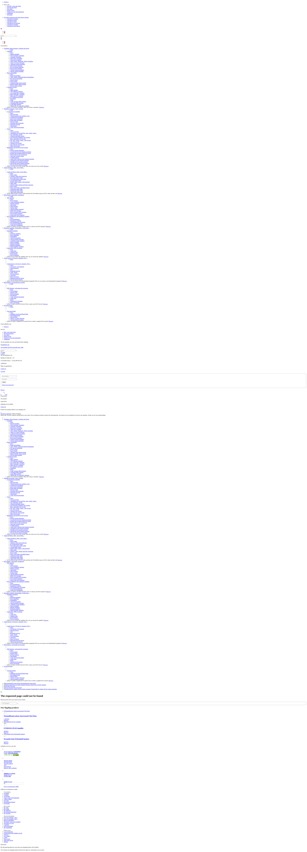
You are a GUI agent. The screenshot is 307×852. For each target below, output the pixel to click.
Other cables (13, 183)
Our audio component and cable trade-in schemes (16, 17)
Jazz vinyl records (14, 141)
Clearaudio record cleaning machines (19, 160)
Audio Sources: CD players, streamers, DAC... (16, 258)
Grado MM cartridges (15, 104)
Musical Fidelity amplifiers (17, 246)
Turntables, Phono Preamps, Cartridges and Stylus (16, 48)
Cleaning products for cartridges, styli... (20, 116)
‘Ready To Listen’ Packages (17, 63)
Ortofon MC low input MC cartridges (19, 106)
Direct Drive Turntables (16, 58)
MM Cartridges (14, 90)
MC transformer (8, 827)
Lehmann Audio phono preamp (18, 83)
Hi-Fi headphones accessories (17, 222)
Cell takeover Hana (12, 20)
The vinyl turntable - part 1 (10, 819)
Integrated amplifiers (15, 233)
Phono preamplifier (12, 73)
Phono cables (13, 175)
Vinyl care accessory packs (17, 156)
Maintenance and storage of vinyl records (17, 147)
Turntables (9, 51)
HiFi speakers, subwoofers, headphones (14, 195)
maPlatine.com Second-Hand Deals (19, 314)
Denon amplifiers (14, 242)
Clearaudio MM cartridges (17, 103)
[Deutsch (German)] (4, 33)
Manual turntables (14, 54)
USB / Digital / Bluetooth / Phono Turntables (21, 61)
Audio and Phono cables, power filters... (14, 167)
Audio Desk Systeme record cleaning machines (22, 159)
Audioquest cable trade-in (13, 26)
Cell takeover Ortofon (12, 19)
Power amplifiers (14, 235)
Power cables (13, 186)
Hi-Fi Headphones (15, 219)
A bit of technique (8, 826)
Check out (3, 407)
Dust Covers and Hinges (16, 119)
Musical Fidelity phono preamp (18, 84)
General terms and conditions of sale (13, 833)
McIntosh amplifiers (15, 245)
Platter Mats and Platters (16, 120)
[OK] (17, 703)
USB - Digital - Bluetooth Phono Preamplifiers (22, 77)
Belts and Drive (14, 114)
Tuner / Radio (13, 272)
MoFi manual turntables (16, 65)
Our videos (10, 9)
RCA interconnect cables (16, 177)
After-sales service (8, 840)
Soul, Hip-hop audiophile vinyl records (20, 137)
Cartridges (6, 824)
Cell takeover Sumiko (12, 24)
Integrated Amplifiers (12, 231)
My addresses (7, 810)
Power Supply (13, 81)
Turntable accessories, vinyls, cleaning (13, 108)
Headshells (13, 98)
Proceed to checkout (6, 413)
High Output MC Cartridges (17, 94)
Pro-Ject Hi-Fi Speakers (16, 213)
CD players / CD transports (17, 266)
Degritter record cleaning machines (19, 162)
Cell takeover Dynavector (13, 23)
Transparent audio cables (16, 190)
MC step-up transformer (16, 78)
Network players (14, 268)
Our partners (7, 836)
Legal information (8, 831)
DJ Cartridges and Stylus (16, 97)
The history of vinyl (9, 823)
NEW (11, 50)
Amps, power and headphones (11, 797)
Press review (7, 839)
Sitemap (6, 842)
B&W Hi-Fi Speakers (15, 210)
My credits (6, 809)
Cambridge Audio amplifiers (17, 241)
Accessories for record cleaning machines (20, 152)
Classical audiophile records (17, 136)
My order (6, 807)
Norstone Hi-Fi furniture (16, 301)
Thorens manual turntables (17, 71)
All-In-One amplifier (15, 238)
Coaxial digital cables (15, 180)
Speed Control (14, 80)
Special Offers (13, 317)
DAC (11, 269)
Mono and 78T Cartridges (16, 96)
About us (6, 2)
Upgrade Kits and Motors (16, 117)
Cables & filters (8, 799)
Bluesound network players (17, 278)
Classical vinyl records (16, 143)
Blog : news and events (10, 332)
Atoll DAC (13, 275)
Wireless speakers (14, 203)
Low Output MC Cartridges (17, 93)
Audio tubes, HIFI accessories (14, 248)
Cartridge (6, 795)
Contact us (3, 368)
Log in (4, 382)
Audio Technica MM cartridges (18, 101)
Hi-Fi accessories (14, 255)
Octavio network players (16, 279)
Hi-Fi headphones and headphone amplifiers (18, 216)
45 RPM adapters (14, 157)
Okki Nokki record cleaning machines (19, 163)
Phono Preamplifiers (15, 75)
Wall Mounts (13, 126)
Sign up (3, 390)
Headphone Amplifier (15, 220)
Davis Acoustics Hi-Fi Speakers (18, 212)
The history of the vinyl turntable (12, 822)
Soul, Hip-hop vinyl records (17, 144)
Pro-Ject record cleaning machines (18, 164)
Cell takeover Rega (12, 21)
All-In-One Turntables (15, 60)
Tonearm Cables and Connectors (18, 176)
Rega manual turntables (16, 68)
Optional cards (14, 252)
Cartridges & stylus (12, 87)
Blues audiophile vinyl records (18, 139)
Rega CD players (14, 276)
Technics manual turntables (17, 70)
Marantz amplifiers (15, 243)
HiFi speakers (10, 197)
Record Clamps (14, 121)
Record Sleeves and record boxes (18, 154)
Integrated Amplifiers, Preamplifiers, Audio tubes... (16, 228)
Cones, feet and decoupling (17, 127)
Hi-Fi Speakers (14, 200)
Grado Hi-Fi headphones (16, 225)
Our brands (7, 803)
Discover (41, 107)
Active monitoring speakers (17, 202)
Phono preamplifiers (9, 820)
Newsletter (9, 14)
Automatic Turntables (15, 57)
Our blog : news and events (14, 6)
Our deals (6, 800)
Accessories (7, 796)
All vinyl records (14, 131)
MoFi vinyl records (15, 146)
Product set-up (10, 10)
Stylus (11, 100)
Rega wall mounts (14, 302)
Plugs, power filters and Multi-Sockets (20, 187)
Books (12, 299)
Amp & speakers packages (17, 209)
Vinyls (8, 129)
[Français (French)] (4, 31)
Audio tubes (13, 251)
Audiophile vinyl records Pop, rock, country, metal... (23, 133)
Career (5, 837)
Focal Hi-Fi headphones (16, 223)
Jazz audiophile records (16, 134)
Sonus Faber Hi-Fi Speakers (17, 215)
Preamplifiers (13, 236)
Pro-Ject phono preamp (16, 85)
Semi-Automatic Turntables (17, 55)
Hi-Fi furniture (14, 253)
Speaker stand (13, 208)
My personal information (10, 812)
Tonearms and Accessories (17, 123)
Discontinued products (9, 802)
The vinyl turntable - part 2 (10, 817)
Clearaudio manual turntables (17, 64)
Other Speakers (14, 206)
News (11, 52)
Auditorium (10, 13)
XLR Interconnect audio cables (18, 179)
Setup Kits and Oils (15, 124)
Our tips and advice (12, 7)
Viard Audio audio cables (16, 192)
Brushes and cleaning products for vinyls (20, 153)
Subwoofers (13, 205)
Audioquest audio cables (16, 189)
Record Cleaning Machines (17, 150)
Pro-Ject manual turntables (17, 67)
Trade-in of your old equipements (15, 12)
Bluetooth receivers (15, 271)
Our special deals (8, 305)
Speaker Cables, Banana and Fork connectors (21, 185)
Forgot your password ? (8, 385)
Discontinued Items (15, 315)
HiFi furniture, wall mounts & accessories (14, 282)
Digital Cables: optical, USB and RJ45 (20, 182)
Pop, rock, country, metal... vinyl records (20, 140)
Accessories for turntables (13, 111)
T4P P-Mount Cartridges (16, 91)
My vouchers (7, 813)
